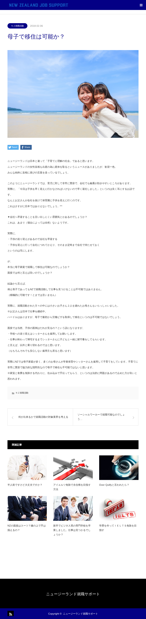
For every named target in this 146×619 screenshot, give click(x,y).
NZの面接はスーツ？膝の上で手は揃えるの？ (26, 527)
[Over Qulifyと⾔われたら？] (119, 467)
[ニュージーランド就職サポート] (38, 5)
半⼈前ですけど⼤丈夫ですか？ (24, 484)
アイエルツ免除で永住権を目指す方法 (72, 487)
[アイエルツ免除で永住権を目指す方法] (73, 467)
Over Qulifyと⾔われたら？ (114, 484)
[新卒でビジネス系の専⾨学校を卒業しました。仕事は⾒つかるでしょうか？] (73, 508)
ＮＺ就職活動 (17, 26)
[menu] (141, 5)
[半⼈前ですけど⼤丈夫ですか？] (27, 467)
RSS (10, 613)
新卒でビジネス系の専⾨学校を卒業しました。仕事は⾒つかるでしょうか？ (72, 530)
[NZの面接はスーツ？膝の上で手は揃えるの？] (27, 508)
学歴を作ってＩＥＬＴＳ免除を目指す (118, 527)
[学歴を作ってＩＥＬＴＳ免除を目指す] (119, 508)
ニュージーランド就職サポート (73, 594)
